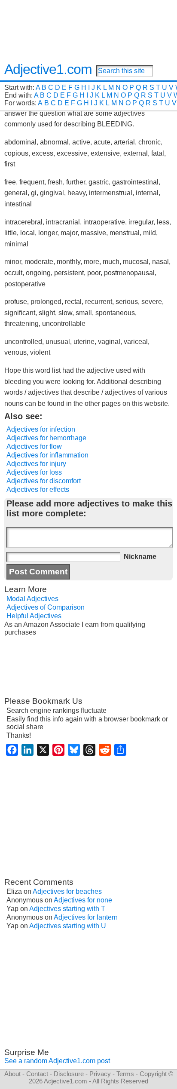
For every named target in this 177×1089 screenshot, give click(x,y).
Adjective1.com (48, 69)
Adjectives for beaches (67, 891)
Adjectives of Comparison (45, 607)
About (12, 1073)
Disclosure (69, 1073)
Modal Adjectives (32, 598)
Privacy (100, 1073)
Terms (125, 1073)
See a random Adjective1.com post (57, 1060)
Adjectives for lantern (86, 917)
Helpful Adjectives (33, 616)
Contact (37, 1073)
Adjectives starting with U (67, 925)
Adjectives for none (83, 900)
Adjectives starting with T (67, 908)
